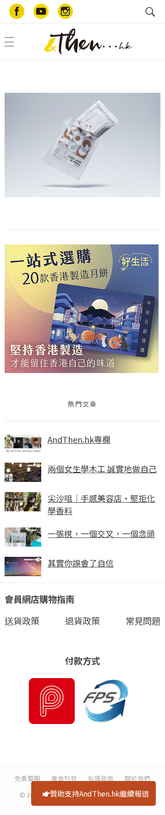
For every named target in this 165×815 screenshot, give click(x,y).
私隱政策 (101, 778)
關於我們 (137, 778)
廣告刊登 (64, 778)
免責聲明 (27, 778)
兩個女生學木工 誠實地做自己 (102, 469)
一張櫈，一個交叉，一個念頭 (101, 533)
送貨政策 (22, 620)
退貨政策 (82, 620)
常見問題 (143, 620)
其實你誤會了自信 (81, 563)
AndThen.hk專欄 (79, 439)
